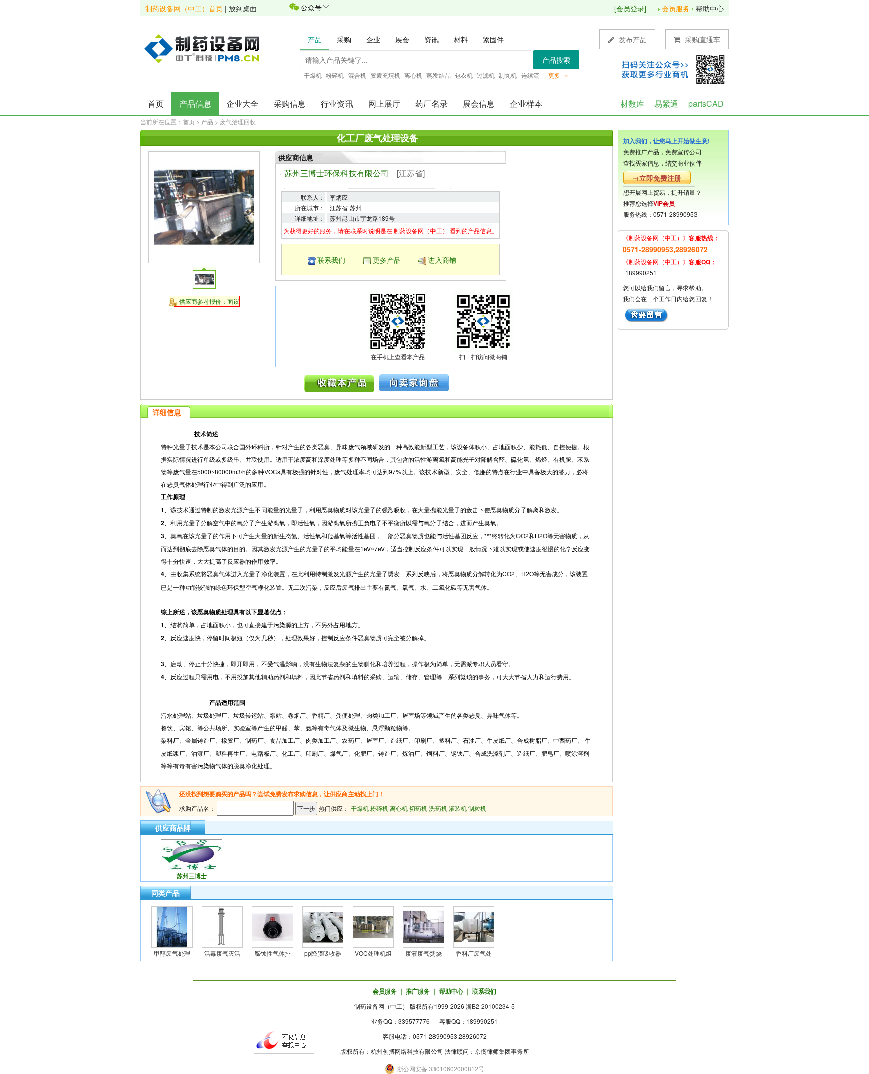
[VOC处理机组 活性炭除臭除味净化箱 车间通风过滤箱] (373, 926)
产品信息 (195, 103)
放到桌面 (243, 8)
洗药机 (438, 808)
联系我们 (331, 260)
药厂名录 (431, 103)
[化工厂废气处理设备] (204, 206)
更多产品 (387, 260)
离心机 (399, 808)
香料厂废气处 (474, 953)
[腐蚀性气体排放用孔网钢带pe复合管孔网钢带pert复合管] (272, 926)
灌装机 (458, 808)
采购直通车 (701, 39)
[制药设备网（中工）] (205, 48)
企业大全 (242, 103)
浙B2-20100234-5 (490, 1006)
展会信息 (479, 103)
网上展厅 (384, 103)
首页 (156, 103)
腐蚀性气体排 (272, 953)
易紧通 (666, 103)
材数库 (632, 103)
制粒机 (477, 808)
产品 (207, 121)
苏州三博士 (192, 875)
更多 (555, 75)
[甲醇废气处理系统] (172, 926)
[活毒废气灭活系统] (222, 926)
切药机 (418, 808)
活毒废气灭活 (222, 953)
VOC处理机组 (373, 953)
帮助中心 (710, 8)
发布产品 (632, 39)
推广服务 (418, 991)
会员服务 (676, 8)
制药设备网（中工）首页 (184, 8)
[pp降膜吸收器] (322, 926)
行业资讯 (337, 103)
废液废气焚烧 (423, 953)
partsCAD (706, 103)
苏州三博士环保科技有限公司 (336, 173)
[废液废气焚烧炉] (423, 926)
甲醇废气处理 (172, 953)
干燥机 (360, 808)
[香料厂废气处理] (473, 926)
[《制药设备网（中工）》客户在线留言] (646, 314)
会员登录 (630, 8)
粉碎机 (379, 808)
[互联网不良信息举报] (284, 1040)
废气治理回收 (238, 121)
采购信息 (290, 103)
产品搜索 (556, 60)
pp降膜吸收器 (322, 953)
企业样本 (526, 103)
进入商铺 (442, 260)
